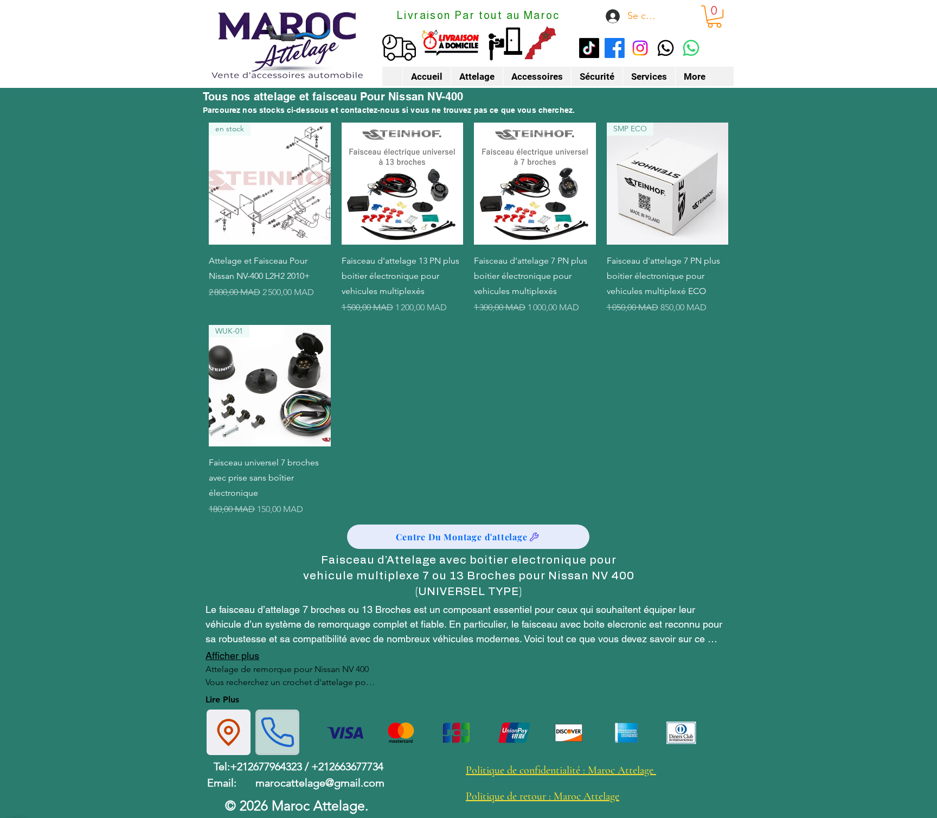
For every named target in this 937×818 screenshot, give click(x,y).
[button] (714, 16)
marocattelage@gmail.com (319, 782)
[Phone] (277, 732)
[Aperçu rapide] (403, 184)
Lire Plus (222, 699)
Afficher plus (232, 655)
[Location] (229, 732)
